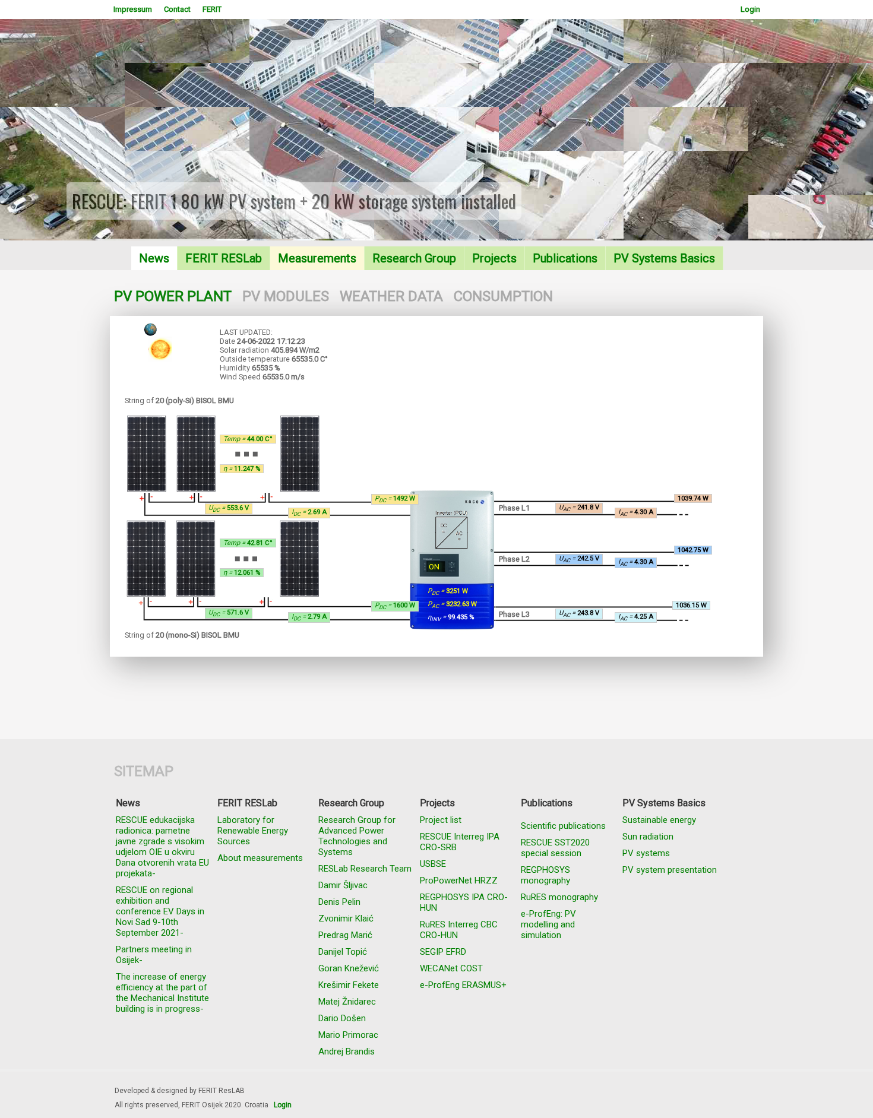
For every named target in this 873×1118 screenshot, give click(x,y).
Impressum (132, 9)
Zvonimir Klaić (346, 918)
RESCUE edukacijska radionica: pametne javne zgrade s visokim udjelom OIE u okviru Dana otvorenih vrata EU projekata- (162, 847)
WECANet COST (451, 968)
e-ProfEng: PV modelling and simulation (548, 924)
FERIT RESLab (223, 258)
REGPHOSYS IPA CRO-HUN (464, 902)
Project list (440, 820)
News (154, 258)
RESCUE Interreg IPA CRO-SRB (459, 842)
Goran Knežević (348, 968)
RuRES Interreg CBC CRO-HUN (459, 929)
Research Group (414, 258)
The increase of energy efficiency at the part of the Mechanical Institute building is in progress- (162, 992)
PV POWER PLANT (173, 296)
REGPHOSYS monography (545, 875)
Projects (494, 258)
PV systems (646, 853)
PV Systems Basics (664, 258)
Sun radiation (647, 836)
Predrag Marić (345, 935)
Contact (177, 9)
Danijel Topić (342, 951)
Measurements (317, 258)
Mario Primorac (348, 1035)
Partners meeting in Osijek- (154, 954)
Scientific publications (563, 826)
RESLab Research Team (365, 868)
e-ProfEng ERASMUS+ (463, 985)
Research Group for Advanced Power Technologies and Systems (357, 836)
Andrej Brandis (346, 1051)
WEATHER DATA (391, 296)
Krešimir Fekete (348, 985)
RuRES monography (559, 897)
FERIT (212, 9)
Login (750, 9)
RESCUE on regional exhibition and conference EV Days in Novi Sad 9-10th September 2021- (160, 911)
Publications (565, 258)
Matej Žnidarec (347, 1001)
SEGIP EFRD (443, 951)
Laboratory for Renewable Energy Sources (252, 831)
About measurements (260, 858)
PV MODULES (285, 296)
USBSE (433, 864)
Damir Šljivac (343, 885)
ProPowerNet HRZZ (459, 880)
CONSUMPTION (503, 296)
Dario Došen (342, 1018)
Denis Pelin (339, 902)
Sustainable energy (659, 820)
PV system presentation (669, 869)
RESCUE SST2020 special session (555, 848)
